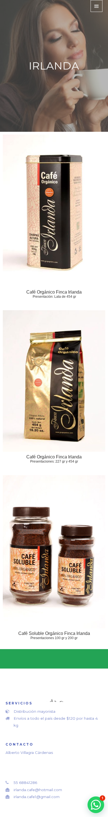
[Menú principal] (97, 6)
